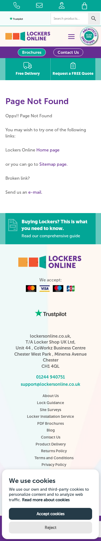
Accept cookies (51, 513)
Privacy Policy (53, 464)
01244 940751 (50, 377)
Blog (51, 430)
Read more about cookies (46, 499)
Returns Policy (54, 451)
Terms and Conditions (54, 458)
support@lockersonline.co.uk (50, 384)
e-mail (34, 192)
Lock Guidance (50, 403)
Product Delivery (51, 444)
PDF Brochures (50, 423)
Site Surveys (50, 410)
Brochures (31, 52)
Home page (48, 150)
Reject (50, 527)
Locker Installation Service (50, 416)
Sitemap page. (53, 164)
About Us (51, 396)
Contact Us (68, 52)
